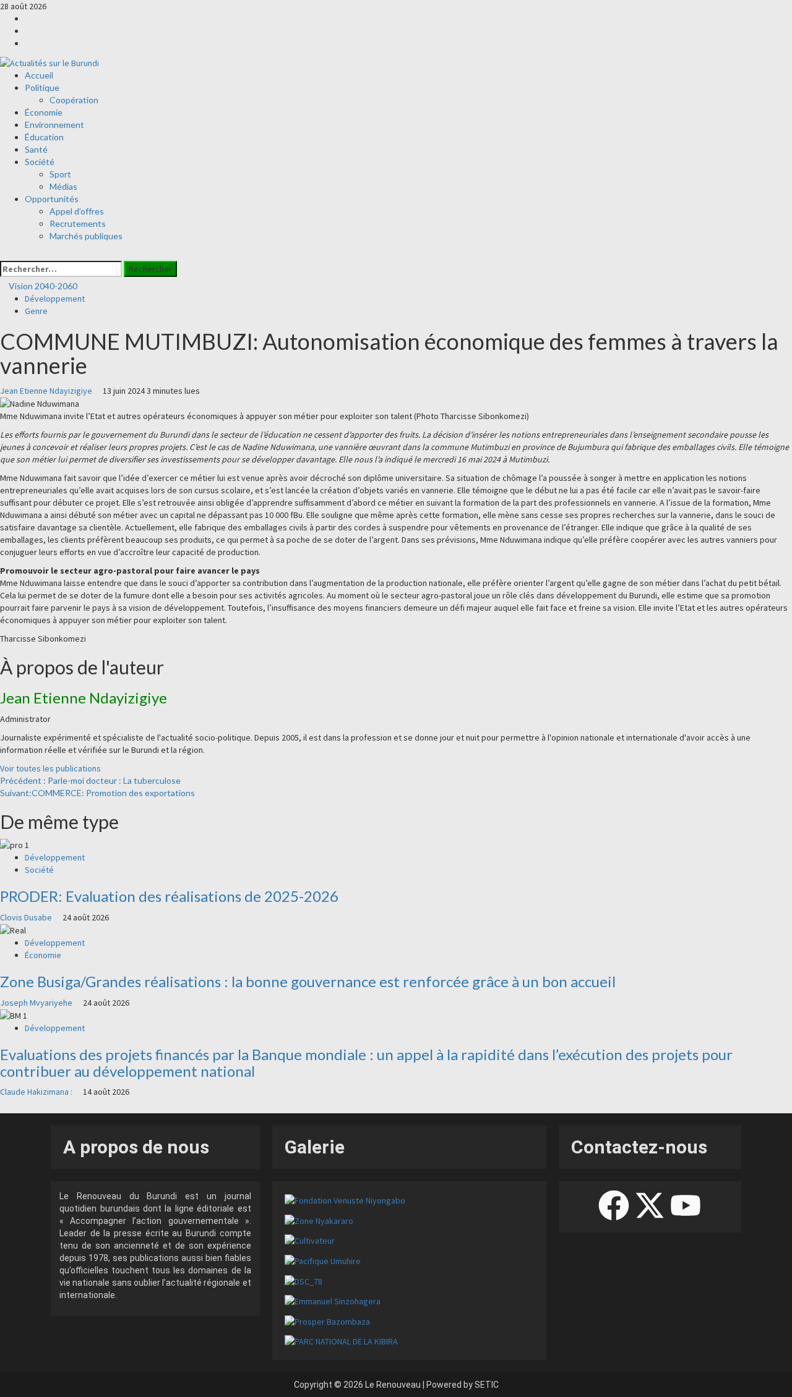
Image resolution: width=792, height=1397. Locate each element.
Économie (43, 112)
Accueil (39, 75)
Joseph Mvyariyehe (37, 1002)
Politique (42, 87)
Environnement (54, 124)
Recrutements (78, 223)
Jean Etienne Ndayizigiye (47, 390)
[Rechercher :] (61, 269)
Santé (36, 149)
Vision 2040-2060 (42, 286)
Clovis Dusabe (27, 917)
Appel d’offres (77, 211)
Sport (60, 174)
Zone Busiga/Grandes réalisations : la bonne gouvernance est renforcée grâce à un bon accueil (308, 981)
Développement (55, 298)
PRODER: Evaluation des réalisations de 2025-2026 (169, 896)
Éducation (44, 137)
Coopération (74, 100)
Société (39, 161)
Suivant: (97, 793)
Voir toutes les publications (50, 768)
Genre (36, 310)
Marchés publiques (86, 236)
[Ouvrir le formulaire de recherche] (3, 254)
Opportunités (52, 198)
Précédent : (90, 780)
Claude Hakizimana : (37, 1091)
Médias (63, 186)
